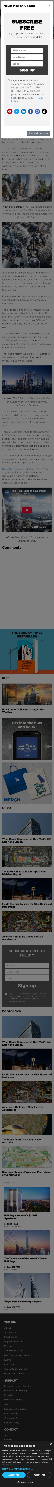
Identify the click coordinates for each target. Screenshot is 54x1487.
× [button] (51, 1444)
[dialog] (27, 1464)
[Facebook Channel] (30, 111)
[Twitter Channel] (16, 111)
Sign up (27, 70)
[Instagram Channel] (37, 111)
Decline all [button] (39, 1475)
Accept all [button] (13, 1475)
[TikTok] (44, 111)
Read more (14, 1465)
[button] (27, 1468)
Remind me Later (39, 133)
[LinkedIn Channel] (23, 111)
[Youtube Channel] (9, 111)
